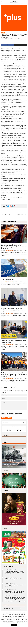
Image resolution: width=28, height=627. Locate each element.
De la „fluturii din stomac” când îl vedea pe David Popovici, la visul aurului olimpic (14, 592)
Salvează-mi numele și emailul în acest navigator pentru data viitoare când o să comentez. (13, 414)
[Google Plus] (11, 206)
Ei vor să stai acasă (7, 279)
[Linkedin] (13, 206)
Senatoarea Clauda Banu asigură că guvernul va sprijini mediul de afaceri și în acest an (14, 246)
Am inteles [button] (14, 624)
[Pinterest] (15, 206)
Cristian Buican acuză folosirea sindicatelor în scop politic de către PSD (13, 309)
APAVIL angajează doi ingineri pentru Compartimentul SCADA (13, 579)
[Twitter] (8, 206)
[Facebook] (6, 206)
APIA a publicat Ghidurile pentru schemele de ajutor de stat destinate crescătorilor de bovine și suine (14, 572)
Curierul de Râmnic (17, 38)
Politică (2, 32)
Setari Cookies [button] (20, 622)
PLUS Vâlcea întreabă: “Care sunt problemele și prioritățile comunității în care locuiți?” (14, 374)
